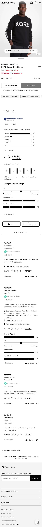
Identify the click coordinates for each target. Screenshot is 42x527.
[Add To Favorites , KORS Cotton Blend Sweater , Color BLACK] (39, 67)
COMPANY (5, 503)
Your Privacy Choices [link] (8, 524)
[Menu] (39, 2)
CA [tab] (7, 78)
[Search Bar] (35, 2)
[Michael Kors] (8, 2)
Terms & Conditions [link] (7, 517)
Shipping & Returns (30, 96)
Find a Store (9, 467)
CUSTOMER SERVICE (9, 491)
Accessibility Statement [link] (9, 520)
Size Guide (37, 78)
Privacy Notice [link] (6, 513)
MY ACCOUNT (6, 497)
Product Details (10, 96)
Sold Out (31, 85)
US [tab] (11, 78)
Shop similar (11, 85)
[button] (37, 522)
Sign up (35, 478)
